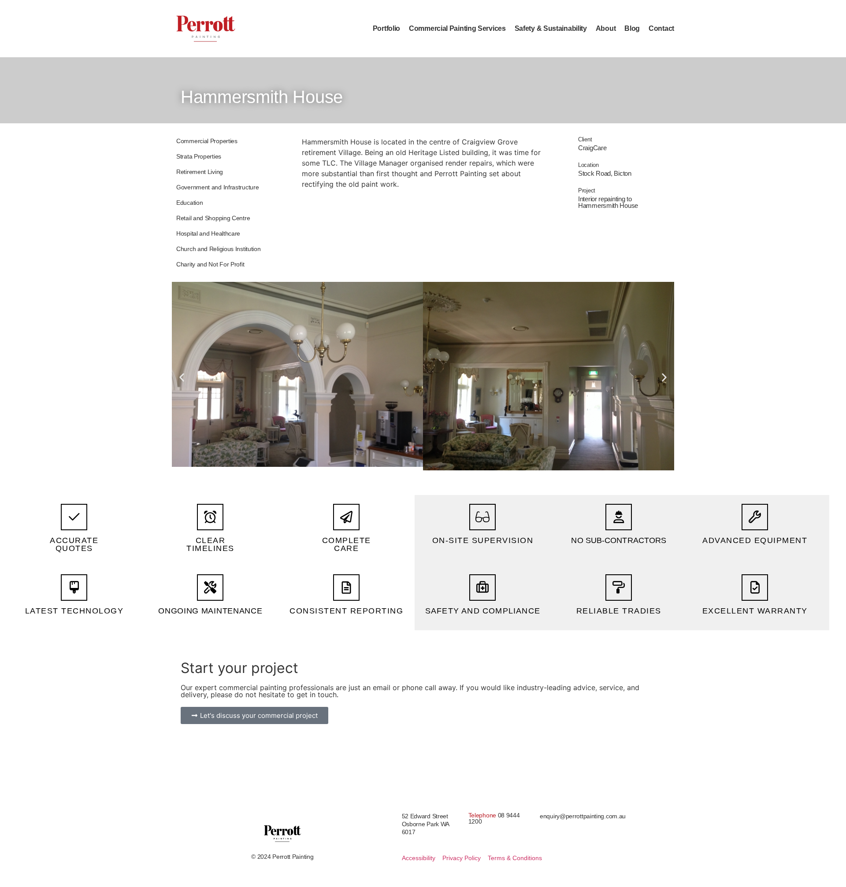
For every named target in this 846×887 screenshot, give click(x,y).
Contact (661, 28)
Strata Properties (198, 156)
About (606, 28)
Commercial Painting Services (457, 28)
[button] (181, 377)
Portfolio (386, 28)
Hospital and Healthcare (208, 233)
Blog (632, 28)
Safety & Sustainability (551, 28)
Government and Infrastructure (217, 187)
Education (189, 202)
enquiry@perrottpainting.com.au (583, 816)
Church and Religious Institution (218, 248)
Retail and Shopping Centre (213, 218)
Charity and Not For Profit (210, 264)
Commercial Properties (206, 140)
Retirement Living (199, 171)
